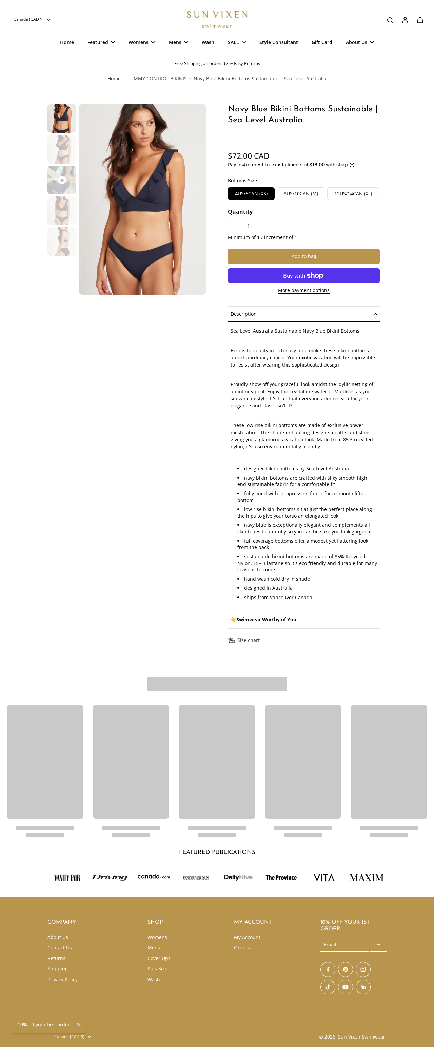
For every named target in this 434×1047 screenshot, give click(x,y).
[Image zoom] (142, 199)
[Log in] (404, 19)
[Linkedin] (363, 987)
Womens (157, 937)
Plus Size (157, 968)
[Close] (78, 1024)
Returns (56, 958)
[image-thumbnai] (61, 118)
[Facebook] (327, 969)
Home (114, 78)
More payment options (304, 290)
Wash (153, 979)
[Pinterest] (345, 969)
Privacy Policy (62, 979)
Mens (153, 947)
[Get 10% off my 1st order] (378, 945)
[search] (389, 19)
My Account (247, 937)
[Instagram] (363, 969)
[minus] (235, 226)
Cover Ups (159, 958)
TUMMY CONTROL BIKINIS (157, 78)
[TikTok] (327, 987)
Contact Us (59, 947)
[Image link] (110, 877)
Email (330, 945)
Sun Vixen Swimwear (361, 1036)
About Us (57, 937)
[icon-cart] (419, 19)
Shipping (57, 968)
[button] (304, 256)
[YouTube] (345, 987)
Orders (242, 947)
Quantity (240, 211)
